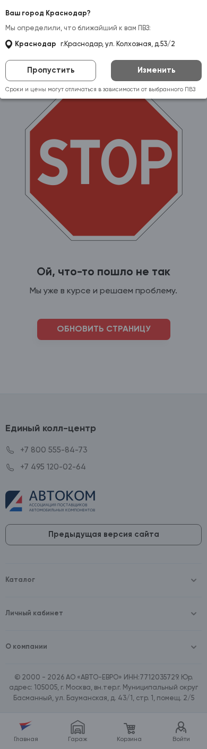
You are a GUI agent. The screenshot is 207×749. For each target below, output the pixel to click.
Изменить (156, 70)
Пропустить (51, 70)
